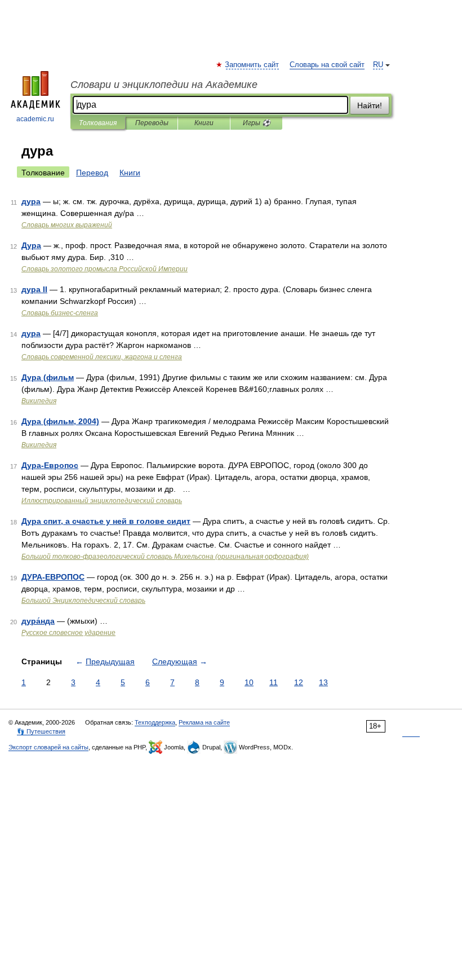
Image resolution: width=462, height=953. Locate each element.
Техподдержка (155, 722)
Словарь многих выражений (66, 225)
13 (323, 682)
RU (378, 65)
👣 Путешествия (41, 731)
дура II (34, 289)
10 (249, 682)
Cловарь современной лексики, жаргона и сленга (101, 357)
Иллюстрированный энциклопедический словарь (101, 501)
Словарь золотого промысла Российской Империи (104, 269)
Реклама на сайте (204, 722)
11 (273, 682)
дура (31, 201)
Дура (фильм (47, 377)
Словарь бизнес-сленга (59, 313)
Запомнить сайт (252, 65)
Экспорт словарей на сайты (48, 747)
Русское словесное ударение (68, 633)
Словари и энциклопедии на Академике (163, 84)
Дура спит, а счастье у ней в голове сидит (105, 521)
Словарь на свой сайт (327, 65)
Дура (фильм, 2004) (60, 421)
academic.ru (35, 119)
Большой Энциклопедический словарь (83, 601)
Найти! (369, 105)
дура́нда (38, 620)
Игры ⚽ (256, 123)
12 (298, 682)
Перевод (92, 172)
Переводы (151, 123)
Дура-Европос (49, 465)
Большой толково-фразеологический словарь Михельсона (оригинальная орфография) (165, 557)
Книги (204, 123)
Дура (31, 245)
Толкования (98, 123)
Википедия (38, 401)
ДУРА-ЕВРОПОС (53, 576)
